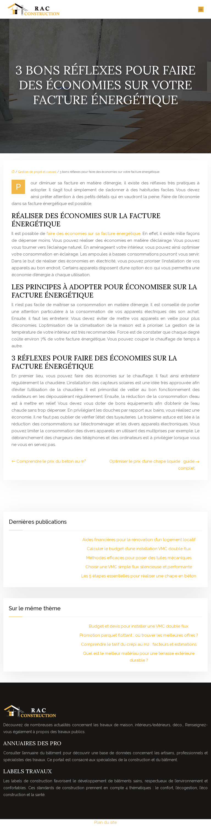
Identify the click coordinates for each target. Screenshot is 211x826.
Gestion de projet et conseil (37, 172)
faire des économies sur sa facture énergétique (93, 233)
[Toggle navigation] (201, 9)
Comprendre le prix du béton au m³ (51, 461)
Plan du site (105, 822)
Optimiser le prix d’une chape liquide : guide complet (152, 465)
